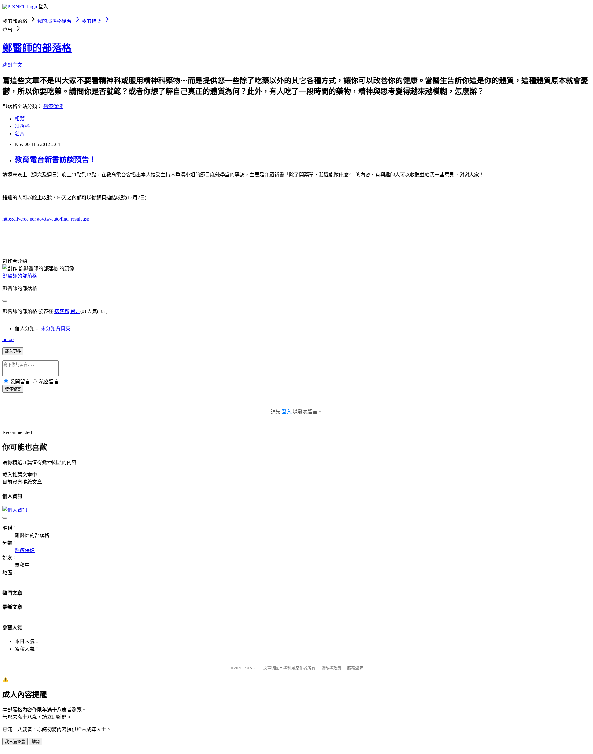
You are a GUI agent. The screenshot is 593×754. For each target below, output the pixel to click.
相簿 (20, 118)
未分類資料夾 (55, 328)
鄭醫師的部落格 (37, 47)
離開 (36, 741)
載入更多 (13, 351)
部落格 (22, 126)
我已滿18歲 (15, 741)
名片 (20, 133)
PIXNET (250, 668)
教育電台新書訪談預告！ (55, 160)
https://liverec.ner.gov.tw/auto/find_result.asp (45, 218)
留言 (75, 311)
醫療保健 (53, 106)
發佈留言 (13, 389)
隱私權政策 (331, 668)
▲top (8, 339)
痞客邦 (61, 311)
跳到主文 (12, 65)
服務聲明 (355, 668)
